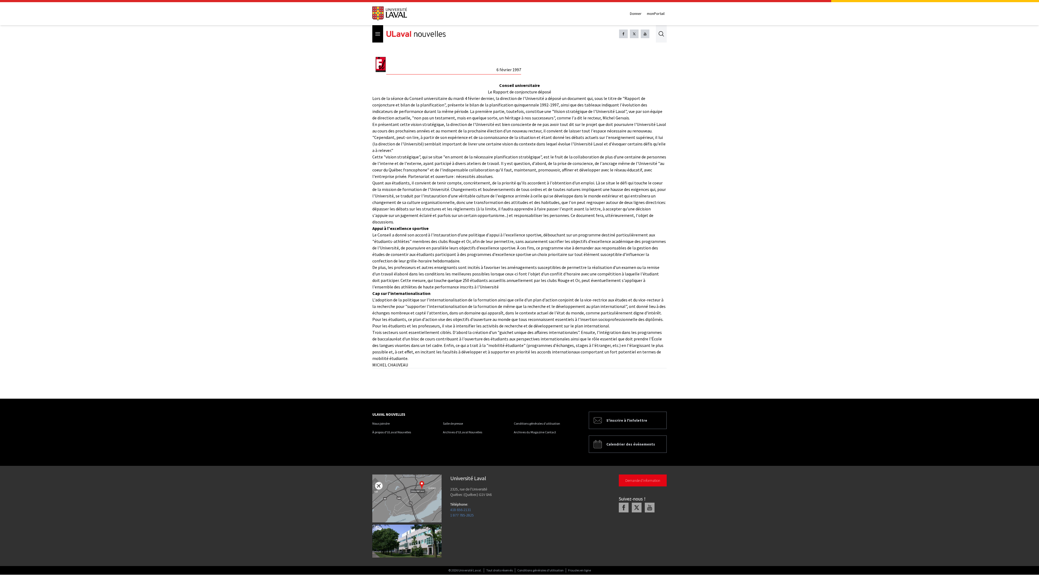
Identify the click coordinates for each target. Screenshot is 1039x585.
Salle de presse (453, 423)
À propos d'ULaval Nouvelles (391, 432)
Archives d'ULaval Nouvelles (462, 432)
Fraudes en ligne (579, 570)
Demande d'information (642, 480)
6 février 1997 (509, 69)
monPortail (656, 13)
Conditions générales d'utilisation (537, 423)
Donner (636, 13)
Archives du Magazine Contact (535, 432)
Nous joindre (381, 423)
